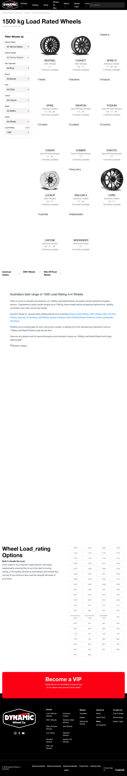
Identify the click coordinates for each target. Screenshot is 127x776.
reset (27, 128)
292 (75, 605)
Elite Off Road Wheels (76, 317)
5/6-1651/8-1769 (89, 617)
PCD (6, 85)
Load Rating (9, 128)
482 (117, 610)
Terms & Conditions (38, 766)
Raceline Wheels (49, 740)
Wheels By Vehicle (84, 722)
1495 (118, 574)
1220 (90, 563)
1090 (104, 548)
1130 (90, 553)
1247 (104, 563)
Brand (7, 74)
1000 (75, 548)
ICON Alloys (32, 317)
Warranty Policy (96, 766)
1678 (104, 595)
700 (117, 628)
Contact (88, 3)
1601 (75, 589)
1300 (90, 569)
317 (117, 605)
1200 (75, 563)
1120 (75, 553)
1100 (118, 548)
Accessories (101, 725)
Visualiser (83, 713)
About (66, 3)
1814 (104, 600)
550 (117, 617)
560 (75, 623)
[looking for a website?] (120, 770)
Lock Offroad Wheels (51, 714)
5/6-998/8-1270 (103, 617)
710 (75, 634)
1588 (90, 584)
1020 (90, 548)
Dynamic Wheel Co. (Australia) (12, 13)
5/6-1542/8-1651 (75, 617)
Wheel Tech (100, 717)
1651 (75, 595)
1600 (118, 584)
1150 (90, 558)
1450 (90, 574)
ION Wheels (44, 317)
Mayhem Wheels (57, 317)
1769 (75, 600)
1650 (118, 589)
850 (75, 644)
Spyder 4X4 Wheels (67, 740)
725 (89, 634)
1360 (104, 569)
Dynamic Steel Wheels (79, 314)
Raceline (22, 317)
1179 (104, 558)
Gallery (35, 5)
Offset (7, 117)
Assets (66, 770)
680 (89, 628)
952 (89, 649)
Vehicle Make (10, 42)
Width (7, 106)
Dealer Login (77, 5)
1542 (104, 579)
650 (75, 628)
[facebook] (19, 733)
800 (103, 639)
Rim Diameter (10, 63)
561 (89, 623)
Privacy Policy (84, 766)
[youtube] (23, 733)
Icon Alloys (50, 733)
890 (89, 644)
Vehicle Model (10, 53)
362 (75, 610)
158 (117, 579)
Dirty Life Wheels (49, 747)
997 (75, 655)
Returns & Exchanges (54, 766)
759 (75, 639)
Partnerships (118, 717)
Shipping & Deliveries (70, 766)
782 (89, 639)
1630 (90, 589)
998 (89, 655)
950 (75, 649)
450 (89, 610)
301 (89, 605)
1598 (104, 584)
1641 (104, 589)
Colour (7, 95)
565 (103, 623)
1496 (75, 579)
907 (103, 644)
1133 (104, 553)
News (98, 713)
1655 (90, 595)
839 (117, 639)
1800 (90, 600)
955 (103, 649)
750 (117, 634)
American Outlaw (94, 317)
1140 (75, 558)
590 (117, 623)
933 (117, 644)
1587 (75, 584)
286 (117, 600)
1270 (75, 569)
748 (103, 634)
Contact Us (117, 710)
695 (103, 628)
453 (103, 610)
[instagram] (15, 733)
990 (117, 649)
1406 (75, 574)
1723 (118, 595)
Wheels (24, 3)
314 (103, 605)
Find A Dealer (118, 713)
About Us (100, 710)
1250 (118, 563)
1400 (118, 569)
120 (117, 558)
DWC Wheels (96, 314)
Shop (46, 5)
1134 (118, 553)
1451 (104, 574)
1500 (90, 579)
